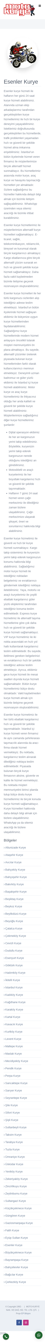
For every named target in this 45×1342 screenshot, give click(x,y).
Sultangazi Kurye (15, 1200)
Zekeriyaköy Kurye (16, 1179)
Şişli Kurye (11, 1120)
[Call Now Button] (6, 1336)
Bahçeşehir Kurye (16, 877)
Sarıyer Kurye (13, 1090)
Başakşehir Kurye (16, 891)
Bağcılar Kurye (14, 1274)
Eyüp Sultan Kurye (16, 1237)
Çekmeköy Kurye (15, 935)
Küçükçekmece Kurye (18, 1208)
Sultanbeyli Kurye (15, 1127)
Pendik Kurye (13, 1068)
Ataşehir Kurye (14, 855)
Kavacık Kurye (14, 1024)
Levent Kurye (13, 1038)
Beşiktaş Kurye (14, 899)
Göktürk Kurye (14, 965)
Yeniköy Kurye (14, 1171)
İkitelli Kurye (12, 980)
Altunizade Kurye (15, 847)
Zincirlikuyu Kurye (16, 1186)
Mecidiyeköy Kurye (16, 1061)
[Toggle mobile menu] (40, 5)
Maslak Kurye (13, 1053)
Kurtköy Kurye (13, 1031)
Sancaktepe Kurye (16, 1083)
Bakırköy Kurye (14, 884)
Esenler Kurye (13, 1245)
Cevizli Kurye (13, 943)
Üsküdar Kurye (14, 1164)
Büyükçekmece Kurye (18, 1252)
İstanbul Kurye (14, 987)
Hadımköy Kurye (15, 972)
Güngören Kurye (15, 1215)
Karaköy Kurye (14, 1009)
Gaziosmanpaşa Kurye (19, 1223)
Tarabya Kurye (14, 1142)
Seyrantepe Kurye (16, 1097)
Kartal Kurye (12, 1017)
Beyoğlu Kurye (14, 921)
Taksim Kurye (13, 1134)
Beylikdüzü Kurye (15, 913)
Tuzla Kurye (12, 1149)
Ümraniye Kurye (15, 1156)
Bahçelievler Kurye (16, 1267)
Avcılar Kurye (13, 862)
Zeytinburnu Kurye (16, 1193)
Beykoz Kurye (13, 906)
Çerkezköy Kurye (15, 1282)
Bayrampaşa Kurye (16, 1259)
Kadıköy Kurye (14, 994)
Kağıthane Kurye (15, 1002)
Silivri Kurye (12, 1112)
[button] (38, 1335)
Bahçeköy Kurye (15, 869)
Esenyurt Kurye (14, 958)
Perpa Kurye (12, 1075)
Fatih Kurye (12, 1230)
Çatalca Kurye (13, 928)
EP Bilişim (25, 1313)
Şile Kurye (11, 1105)
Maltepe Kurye (14, 1046)
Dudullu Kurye (13, 950)
